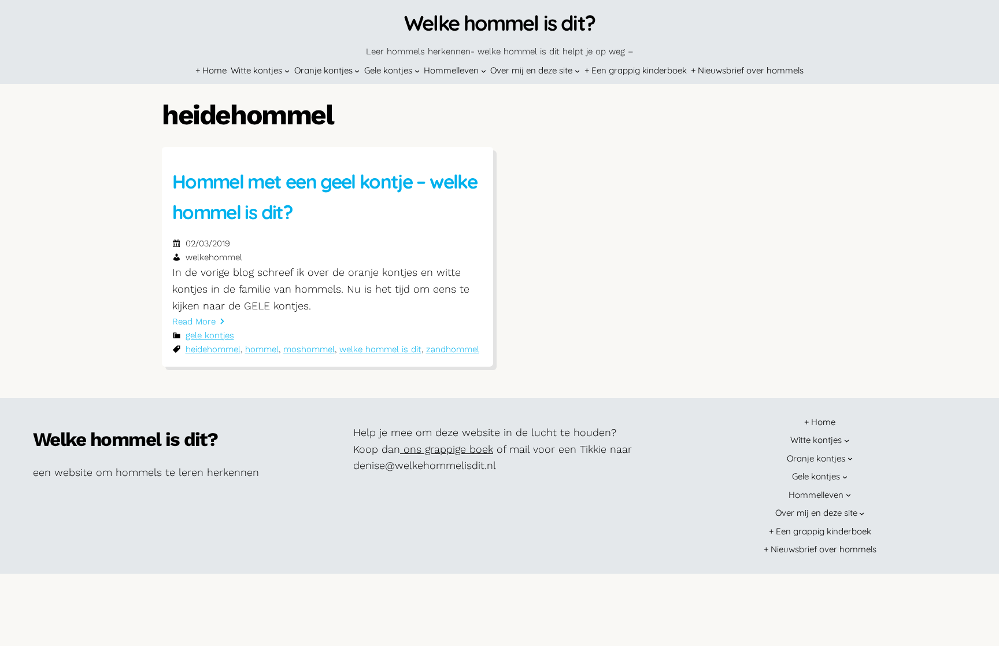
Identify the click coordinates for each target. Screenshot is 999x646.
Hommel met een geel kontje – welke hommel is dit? (324, 196)
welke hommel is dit (380, 349)
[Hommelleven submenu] (483, 70)
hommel (262, 349)
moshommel (309, 349)
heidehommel (213, 349)
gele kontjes (210, 335)
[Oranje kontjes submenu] (357, 70)
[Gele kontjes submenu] (417, 70)
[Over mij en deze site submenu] (577, 70)
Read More (194, 321)
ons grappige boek (446, 449)
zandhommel (452, 349)
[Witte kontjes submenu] (287, 70)
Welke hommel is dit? (499, 23)
